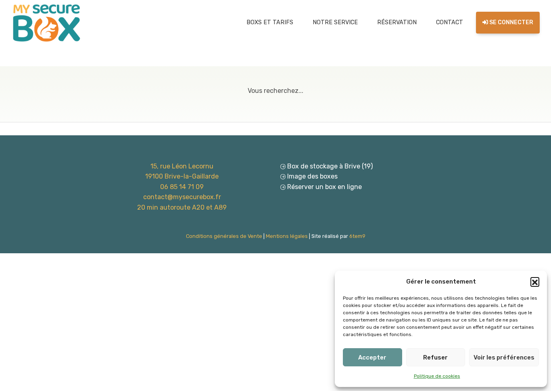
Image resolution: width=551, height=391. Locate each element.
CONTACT (449, 22)
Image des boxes (312, 176)
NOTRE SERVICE (335, 22)
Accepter (372, 357)
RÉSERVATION (397, 22)
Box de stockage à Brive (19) (330, 166)
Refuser (435, 357)
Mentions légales (287, 236)
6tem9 (357, 236)
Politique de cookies (437, 376)
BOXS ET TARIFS (269, 22)
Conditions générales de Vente (224, 236)
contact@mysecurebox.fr (182, 197)
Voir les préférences (504, 357)
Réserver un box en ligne (324, 187)
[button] (535, 281)
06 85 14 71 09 (182, 187)
